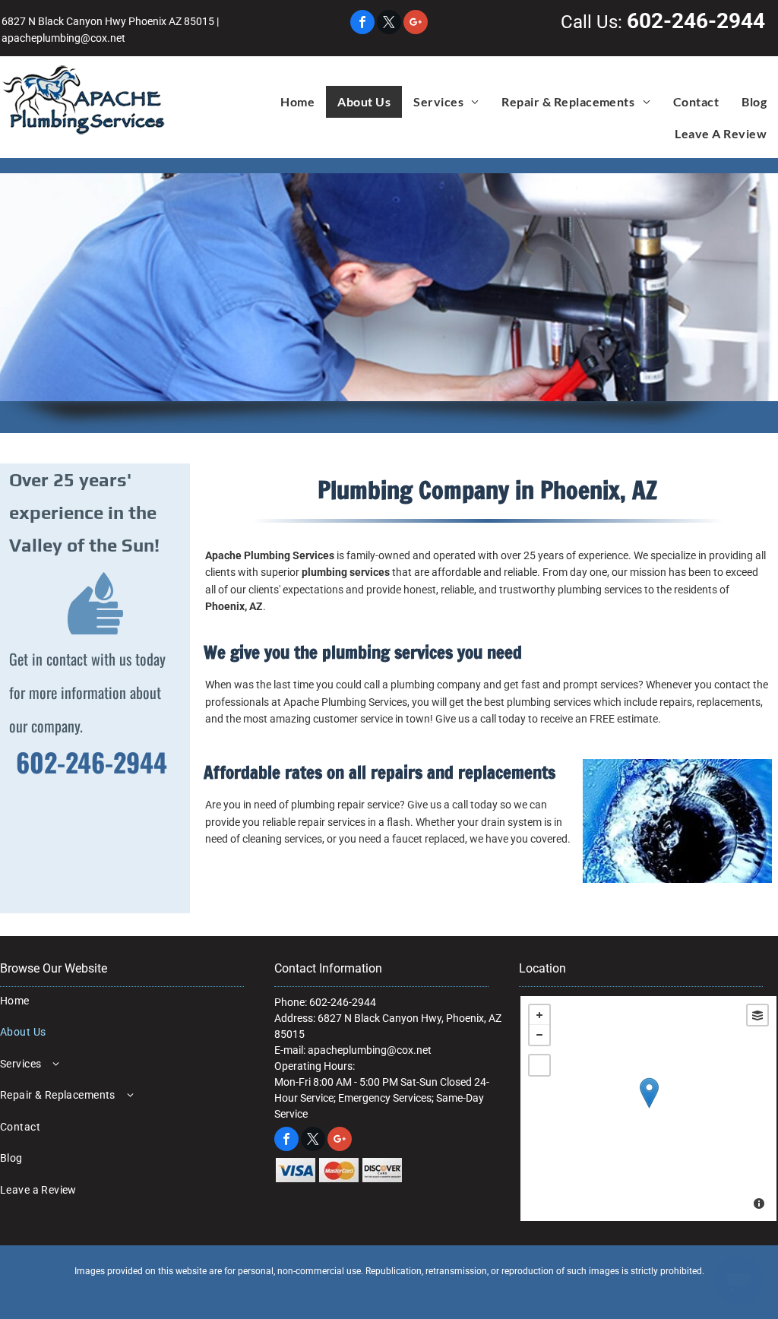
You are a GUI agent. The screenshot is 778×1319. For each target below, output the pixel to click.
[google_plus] (415, 24)
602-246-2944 (696, 20)
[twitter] (389, 24)
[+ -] (648, 1108)
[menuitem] (297, 102)
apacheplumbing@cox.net (63, 38)
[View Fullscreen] (539, 1065)
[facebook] (362, 24)
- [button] (539, 1035)
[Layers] (757, 1015)
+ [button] (539, 1015)
